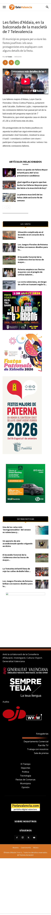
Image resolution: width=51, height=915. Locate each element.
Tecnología (25, 775)
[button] (4, 7)
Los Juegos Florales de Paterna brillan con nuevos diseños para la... (33, 247)
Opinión (25, 787)
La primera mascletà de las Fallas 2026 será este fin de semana (29, 197)
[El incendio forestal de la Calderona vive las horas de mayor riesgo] (9, 260)
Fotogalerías (42, 733)
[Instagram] (22, 837)
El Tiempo (25, 764)
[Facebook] (5, 62)
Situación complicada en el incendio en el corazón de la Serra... (31, 235)
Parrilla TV (43, 745)
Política (25, 771)
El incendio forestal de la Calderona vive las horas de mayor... (31, 259)
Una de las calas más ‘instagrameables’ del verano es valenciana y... (17, 530)
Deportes (25, 767)
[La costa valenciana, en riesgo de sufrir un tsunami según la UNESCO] (9, 284)
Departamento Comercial (36, 741)
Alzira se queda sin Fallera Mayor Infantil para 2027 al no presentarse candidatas (32, 172)
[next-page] (8, 207)
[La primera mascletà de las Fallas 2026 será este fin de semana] (9, 197)
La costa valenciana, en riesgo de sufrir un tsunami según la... (32, 283)
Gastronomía (26, 847)
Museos (15, 847)
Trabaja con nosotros (37, 749)
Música (35, 847)
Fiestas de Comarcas (25, 779)
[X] (11, 62)
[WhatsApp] (17, 62)
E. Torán (9, 57)
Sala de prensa (41, 753)
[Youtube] (34, 837)
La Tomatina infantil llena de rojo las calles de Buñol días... (17, 569)
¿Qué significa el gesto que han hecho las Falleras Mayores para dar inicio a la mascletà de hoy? (32, 185)
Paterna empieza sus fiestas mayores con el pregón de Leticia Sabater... (31, 272)
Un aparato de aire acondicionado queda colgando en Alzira (18, 543)
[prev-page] (4, 207)
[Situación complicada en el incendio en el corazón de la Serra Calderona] (9, 235)
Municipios (25, 783)
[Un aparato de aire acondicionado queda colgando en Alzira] (41, 544)
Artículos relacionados (25, 161)
